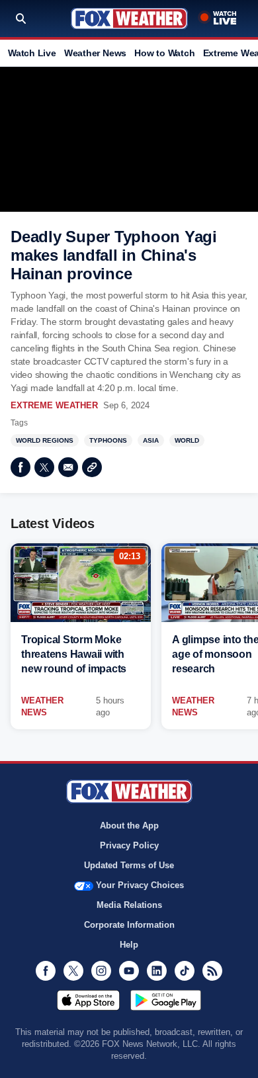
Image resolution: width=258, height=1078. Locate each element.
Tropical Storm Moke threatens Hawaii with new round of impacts (73, 654)
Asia (151, 440)
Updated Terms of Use (129, 865)
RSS (212, 971)
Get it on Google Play (165, 1000)
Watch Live (32, 53)
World (187, 440)
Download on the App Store (88, 1000)
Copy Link (92, 467)
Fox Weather (129, 18)
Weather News (95, 53)
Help (129, 945)
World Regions (44, 440)
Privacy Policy (129, 845)
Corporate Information (129, 925)
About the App (129, 826)
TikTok (184, 971)
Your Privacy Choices (140, 885)
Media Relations (129, 905)
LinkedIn (157, 971)
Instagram (101, 971)
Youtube (129, 971)
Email (68, 467)
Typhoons (108, 440)
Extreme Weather (54, 405)
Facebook (20, 467)
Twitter (44, 467)
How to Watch (164, 53)
